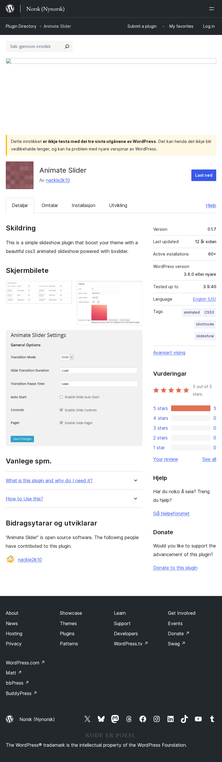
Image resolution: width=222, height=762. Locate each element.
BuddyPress (21, 693)
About (12, 613)
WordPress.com (25, 663)
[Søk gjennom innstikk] (67, 46)
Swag (177, 644)
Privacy (14, 644)
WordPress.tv (131, 644)
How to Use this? (24, 499)
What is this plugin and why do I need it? (49, 480)
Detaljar (20, 205)
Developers (126, 633)
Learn (120, 613)
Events (175, 623)
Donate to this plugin (175, 568)
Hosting (14, 633)
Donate (179, 633)
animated (192, 312)
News (12, 623)
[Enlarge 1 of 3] (64, 288)
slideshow (205, 336)
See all (209, 459)
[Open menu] (213, 8)
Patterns (69, 644)
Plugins (67, 633)
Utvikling (118, 205)
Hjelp (211, 205)
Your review (165, 459)
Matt (14, 673)
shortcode (205, 324)
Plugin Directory (21, 26)
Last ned (203, 175)
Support (122, 623)
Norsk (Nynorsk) (37, 719)
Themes (68, 623)
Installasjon (83, 205)
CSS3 (209, 312)
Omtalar (50, 205)
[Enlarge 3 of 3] (135, 338)
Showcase (71, 613)
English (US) (204, 299)
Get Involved (182, 613)
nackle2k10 (58, 180)
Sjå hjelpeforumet (171, 513)
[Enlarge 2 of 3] (135, 288)
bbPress (17, 683)
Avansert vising (169, 352)
